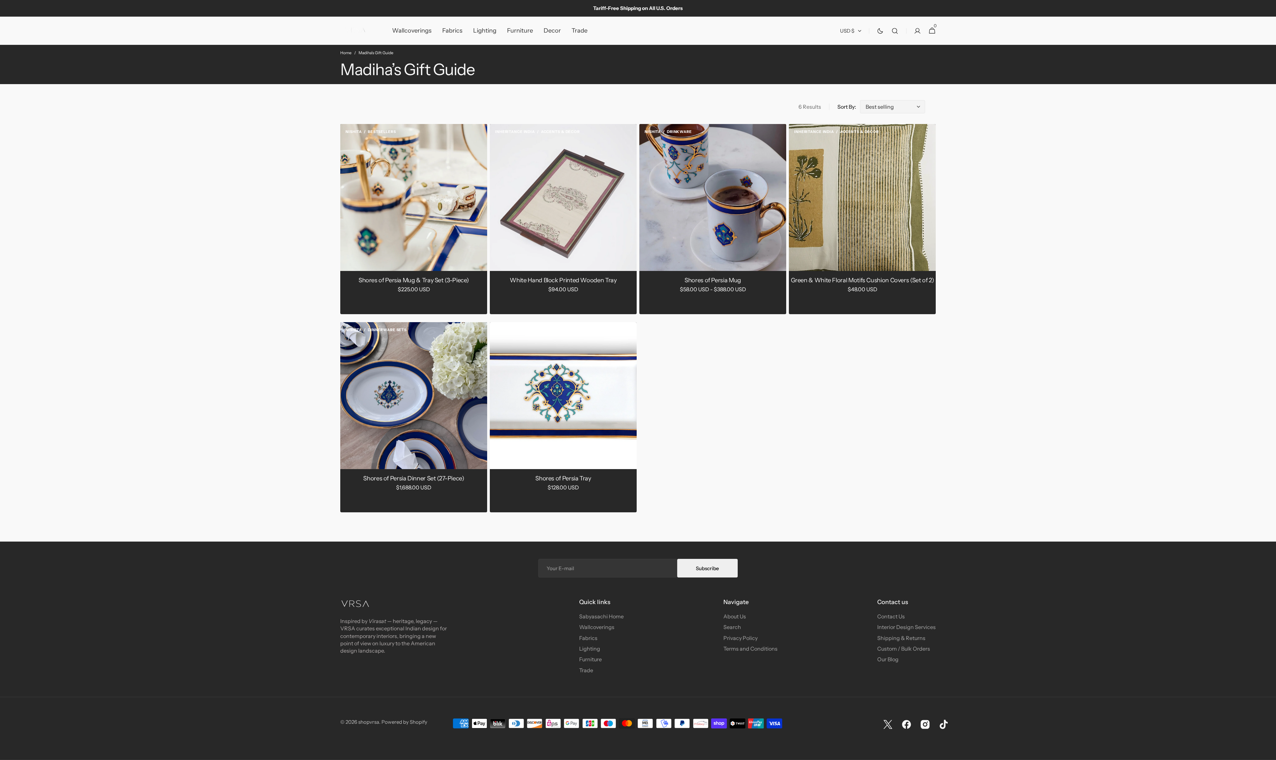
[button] (895, 31)
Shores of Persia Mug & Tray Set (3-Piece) (414, 280)
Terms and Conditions (750, 648)
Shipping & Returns (901, 638)
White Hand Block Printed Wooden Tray (563, 280)
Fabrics (588, 638)
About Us (734, 616)
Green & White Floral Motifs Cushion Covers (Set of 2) (862, 280)
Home (346, 52)
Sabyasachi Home (601, 616)
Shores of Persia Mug (713, 280)
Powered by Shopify (404, 722)
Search (732, 627)
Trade (586, 670)
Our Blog (888, 659)
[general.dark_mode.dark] (880, 31)
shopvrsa (368, 722)
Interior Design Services (906, 627)
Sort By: (846, 106)
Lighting (589, 648)
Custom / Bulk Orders (903, 648)
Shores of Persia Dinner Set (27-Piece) (413, 478)
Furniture (590, 659)
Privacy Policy (740, 638)
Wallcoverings (596, 627)
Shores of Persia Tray (563, 478)
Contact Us (891, 616)
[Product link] (413, 219)
